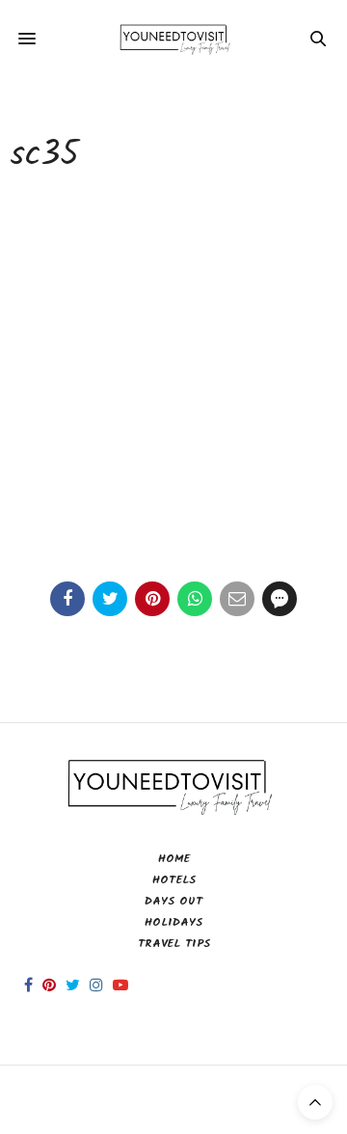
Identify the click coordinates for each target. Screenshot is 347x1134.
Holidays (173, 922)
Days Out (173, 901)
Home (174, 859)
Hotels (174, 880)
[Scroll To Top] (315, 1102)
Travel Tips (174, 943)
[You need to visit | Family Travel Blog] (174, 38)
